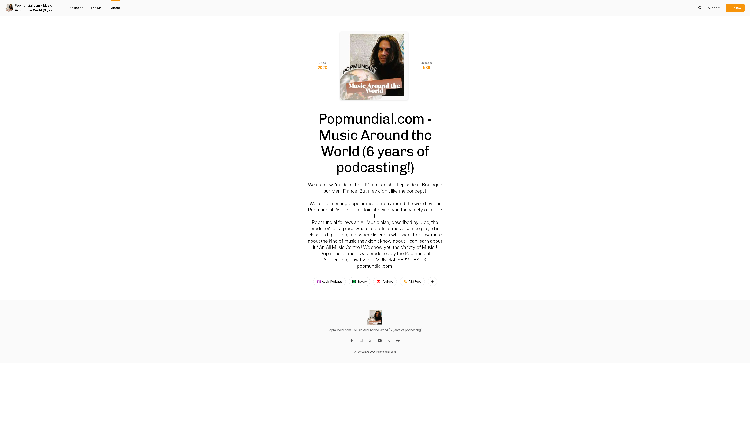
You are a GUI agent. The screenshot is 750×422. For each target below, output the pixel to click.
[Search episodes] (700, 7)
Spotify (362, 281)
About (115, 8)
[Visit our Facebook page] (352, 340)
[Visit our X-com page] (370, 340)
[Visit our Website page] (389, 340)
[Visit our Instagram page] (361, 340)
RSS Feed (415, 281)
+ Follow (735, 8)
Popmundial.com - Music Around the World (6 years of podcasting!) (35, 8)
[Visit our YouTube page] (380, 340)
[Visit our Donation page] (398, 340)
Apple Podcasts (332, 281)
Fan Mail (97, 8)
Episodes (76, 8)
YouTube (388, 281)
